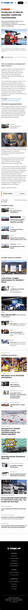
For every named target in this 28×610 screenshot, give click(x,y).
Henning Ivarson (9, 57)
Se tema (22, 193)
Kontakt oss (14, 584)
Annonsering (14, 560)
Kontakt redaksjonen (14, 581)
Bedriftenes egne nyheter (9, 355)
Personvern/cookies (14, 572)
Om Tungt (14, 588)
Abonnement (14, 556)
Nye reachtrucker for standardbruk (15, 127)
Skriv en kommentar (21, 200)
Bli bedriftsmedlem (14, 558)
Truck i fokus (6, 9)
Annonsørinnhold (14, 574)
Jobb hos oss (14, 586)
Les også (12, 124)
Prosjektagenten (14, 563)
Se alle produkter (14, 565)
